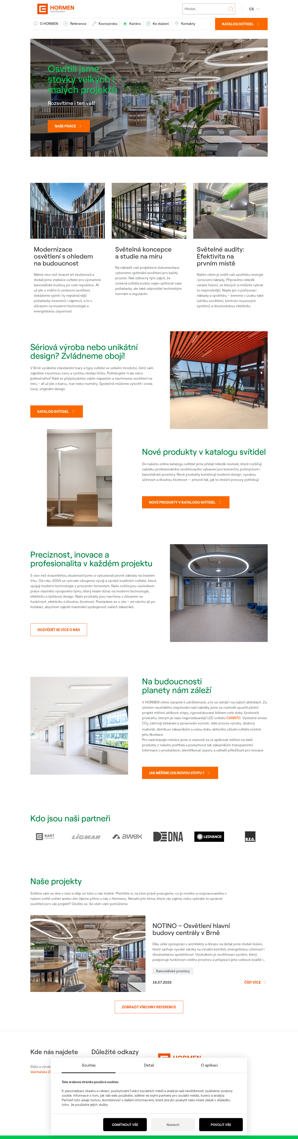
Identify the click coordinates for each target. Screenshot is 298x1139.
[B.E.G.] (250, 836)
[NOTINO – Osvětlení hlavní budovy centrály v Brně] (88, 953)
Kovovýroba (108, 23)
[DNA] (168, 836)
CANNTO (233, 718)
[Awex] (127, 836)
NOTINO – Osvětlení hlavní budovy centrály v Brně (191, 929)
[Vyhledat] (230, 9)
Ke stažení (161, 23)
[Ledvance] (209, 836)
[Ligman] (86, 836)
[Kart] (45, 836)
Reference (78, 23)
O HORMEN (49, 23)
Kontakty (188, 23)
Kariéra (134, 23)
